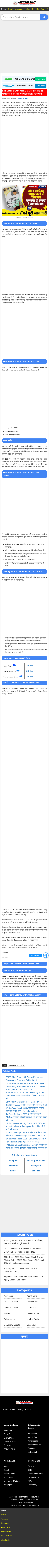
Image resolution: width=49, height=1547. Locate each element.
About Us (13, 1497)
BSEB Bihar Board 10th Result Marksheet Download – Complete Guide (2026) (22, 1250)
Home (3, 9)
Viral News (32, 1325)
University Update (12, 1325)
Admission (19, 9)
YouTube (36, 1171)
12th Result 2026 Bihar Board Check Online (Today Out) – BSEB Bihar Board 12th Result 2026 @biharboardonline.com (25, 1086)
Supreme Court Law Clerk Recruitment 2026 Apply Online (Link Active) (23, 1278)
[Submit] (44, 17)
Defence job (32, 1302)
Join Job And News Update (24, 1155)
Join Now (41, 79)
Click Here (29, 665)
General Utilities (16, 1065)
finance (31, 1448)
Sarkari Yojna (33, 1313)
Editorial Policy (31, 1500)
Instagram (36, 1165)
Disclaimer (35, 1497)
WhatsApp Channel (36, 1160)
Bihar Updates (34, 1445)
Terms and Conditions (24, 1503)
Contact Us (23, 1497)
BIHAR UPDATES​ (12, 1302)
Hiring (20, 1409)
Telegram (13, 1160)
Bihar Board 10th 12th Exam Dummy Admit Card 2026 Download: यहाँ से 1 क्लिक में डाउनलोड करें (26, 1095)
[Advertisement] (24, 47)
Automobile (33, 1441)
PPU (30, 1481)
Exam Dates (9, 1438)
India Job (8, 1430)
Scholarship (9, 1319)
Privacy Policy (17, 1500)
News (6, 1466)
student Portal (33, 1319)
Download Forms (35, 1474)
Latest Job (29, 9)
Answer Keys (9, 1449)
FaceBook (13, 1165)
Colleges (7, 1445)
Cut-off (7, 1434)
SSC (30, 1470)
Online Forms (10, 1441)
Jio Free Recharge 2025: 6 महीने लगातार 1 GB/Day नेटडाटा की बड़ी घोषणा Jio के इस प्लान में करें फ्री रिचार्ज (26, 1117)
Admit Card (40, 9)
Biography (8, 1485)
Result (10, 9)
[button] (46, 955)
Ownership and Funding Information (24, 1506)
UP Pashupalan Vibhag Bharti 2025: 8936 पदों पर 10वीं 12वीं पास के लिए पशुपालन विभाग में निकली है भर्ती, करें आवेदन (25, 1126)
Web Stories (5, 1540)
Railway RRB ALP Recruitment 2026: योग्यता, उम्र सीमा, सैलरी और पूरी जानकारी (23, 1242)
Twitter (13, 1171)
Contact (28, 1409)
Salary (31, 1466)
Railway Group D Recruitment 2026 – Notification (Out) (20, 1270)
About (12, 1409)
